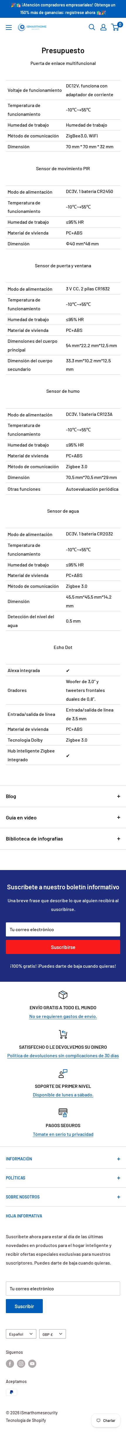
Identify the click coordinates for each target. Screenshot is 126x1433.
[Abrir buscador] (92, 27)
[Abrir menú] (9, 27)
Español (16, 1334)
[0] (115, 27)
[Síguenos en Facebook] (10, 1364)
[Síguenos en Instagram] (21, 1364)
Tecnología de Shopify (26, 1420)
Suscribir (24, 1306)
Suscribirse (63, 947)
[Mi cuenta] (103, 27)
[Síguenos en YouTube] (32, 1364)
